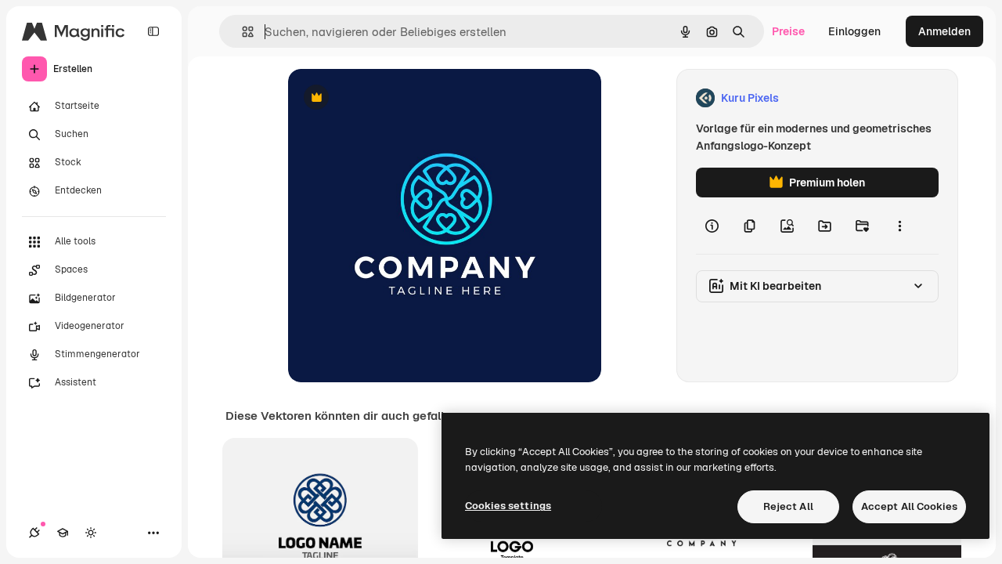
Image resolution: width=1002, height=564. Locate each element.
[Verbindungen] (34, 532)
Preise (788, 31)
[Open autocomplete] (241, 32)
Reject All (788, 506)
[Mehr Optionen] (899, 225)
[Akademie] (62, 532)
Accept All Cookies (909, 506)
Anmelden (944, 31)
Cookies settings (508, 505)
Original (388, 98)
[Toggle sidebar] (153, 31)
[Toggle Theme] (90, 532)
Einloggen (854, 31)
